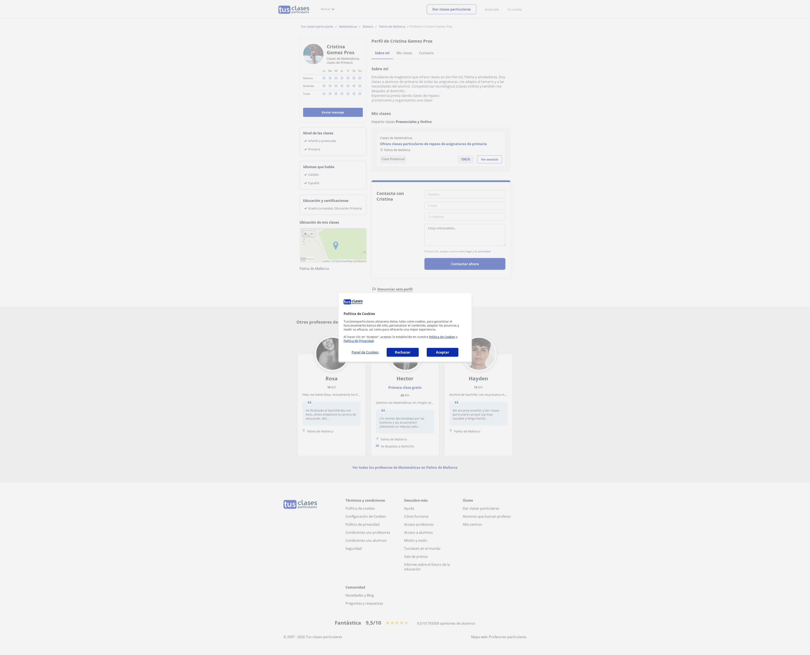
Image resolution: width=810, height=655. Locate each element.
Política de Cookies (442, 337)
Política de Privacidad (359, 341)
